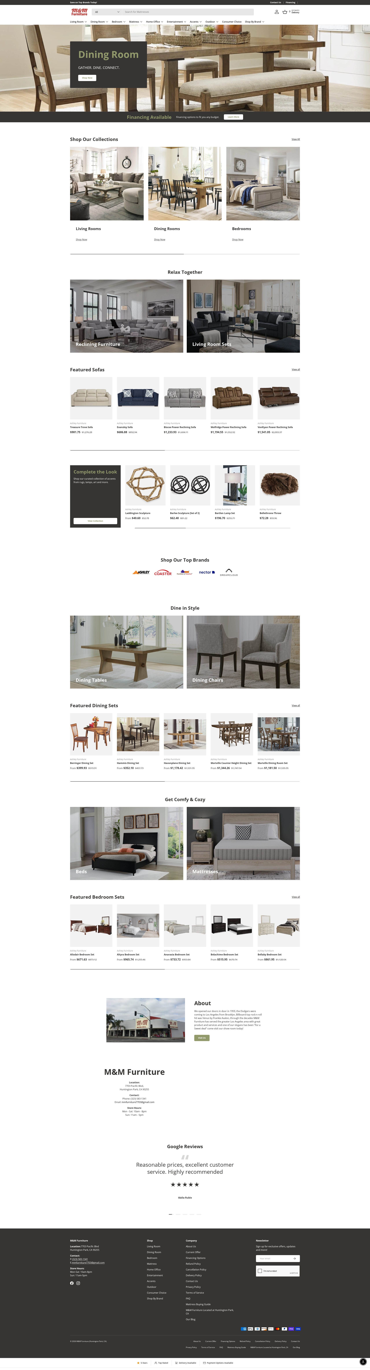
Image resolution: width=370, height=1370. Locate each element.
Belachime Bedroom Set (224, 954)
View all (296, 369)
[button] (285, 12)
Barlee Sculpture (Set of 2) (185, 513)
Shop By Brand (253, 21)
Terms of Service (195, 1292)
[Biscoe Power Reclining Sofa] (185, 398)
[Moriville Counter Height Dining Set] (232, 734)
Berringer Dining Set (81, 763)
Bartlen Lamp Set (225, 513)
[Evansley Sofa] (138, 398)
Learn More (233, 116)
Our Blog (190, 1319)
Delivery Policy (194, 1275)
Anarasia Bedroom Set (177, 954)
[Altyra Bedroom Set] (138, 925)
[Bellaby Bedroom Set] (279, 925)
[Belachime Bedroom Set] (232, 925)
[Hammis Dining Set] (138, 734)
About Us (191, 1246)
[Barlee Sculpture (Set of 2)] (190, 485)
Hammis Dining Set (128, 763)
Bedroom (117, 21)
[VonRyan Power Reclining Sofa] (279, 398)
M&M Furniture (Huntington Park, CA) (91, 1341)
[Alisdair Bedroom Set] (91, 925)
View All (296, 139)
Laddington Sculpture (137, 513)
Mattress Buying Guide (198, 1304)
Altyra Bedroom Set (128, 954)
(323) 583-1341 (80, 1259)
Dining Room (98, 21)
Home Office (153, 21)
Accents (194, 21)
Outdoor (210, 21)
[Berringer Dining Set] (91, 734)
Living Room (77, 21)
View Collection (95, 521)
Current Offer (193, 1252)
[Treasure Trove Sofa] (91, 398)
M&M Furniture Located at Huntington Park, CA (269, 1347)
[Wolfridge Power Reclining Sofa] (232, 398)
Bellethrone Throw (270, 513)
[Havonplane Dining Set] (185, 734)
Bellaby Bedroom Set (270, 954)
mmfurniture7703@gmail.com (138, 1102)
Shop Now (87, 77)
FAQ (188, 1298)
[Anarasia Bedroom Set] (185, 925)
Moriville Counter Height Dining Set (231, 763)
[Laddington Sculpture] (145, 485)
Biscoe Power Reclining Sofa (180, 427)
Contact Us (275, 2)
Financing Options (196, 1258)
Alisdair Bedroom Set (82, 954)
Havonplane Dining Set (177, 763)
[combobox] (173, 12)
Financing (290, 2)
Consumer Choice (232, 21)
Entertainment (175, 21)
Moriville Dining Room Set (273, 763)
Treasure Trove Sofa (81, 427)
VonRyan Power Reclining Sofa (275, 427)
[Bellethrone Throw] (280, 485)
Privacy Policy (193, 1287)
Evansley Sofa (125, 427)
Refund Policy (193, 1263)
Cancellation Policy (196, 1269)
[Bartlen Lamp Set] (235, 485)
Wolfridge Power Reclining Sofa (228, 427)
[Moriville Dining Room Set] (279, 734)
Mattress (134, 21)
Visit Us (202, 1037)
